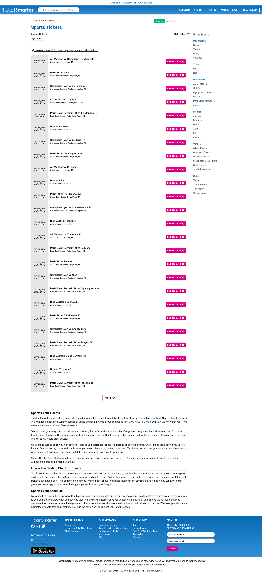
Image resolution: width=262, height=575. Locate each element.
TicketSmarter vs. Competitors (113, 528)
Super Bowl (53, 458)
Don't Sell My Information (145, 531)
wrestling (161, 435)
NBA (158, 421)
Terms (136, 525)
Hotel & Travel (228, 9)
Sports (198, 9)
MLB (148, 421)
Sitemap (137, 537)
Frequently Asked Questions (78, 528)
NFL (142, 421)
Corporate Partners (108, 525)
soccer (115, 435)
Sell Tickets (250, 9)
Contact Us (70, 525)
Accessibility (139, 534)
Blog (101, 537)
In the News (104, 534)
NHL (137, 421)
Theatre (211, 9)
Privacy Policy (139, 528)
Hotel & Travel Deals (108, 531)
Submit (172, 548)
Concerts (185, 9)
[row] (109, 61)
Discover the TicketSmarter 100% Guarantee (131, 3)
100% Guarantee (73, 531)
